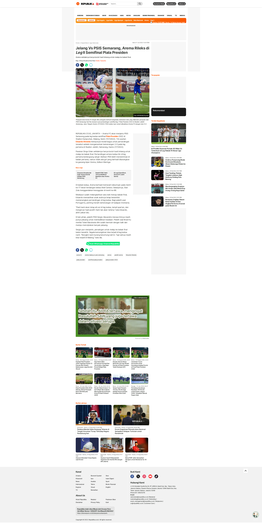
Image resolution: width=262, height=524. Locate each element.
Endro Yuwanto (101, 61)
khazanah (113, 15)
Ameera (78, 476)
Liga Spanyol (118, 20)
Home (77, 43)
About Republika (81, 499)
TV (176, 15)
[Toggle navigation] (78, 3)
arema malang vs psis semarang (94, 255)
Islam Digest (110, 478)
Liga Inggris (101, 20)
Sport (107, 481)
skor (104, 15)
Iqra (92, 478)
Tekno (93, 484)
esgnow (161, 15)
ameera (80, 15)
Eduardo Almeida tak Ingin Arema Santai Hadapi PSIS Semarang (84, 175)
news (128, 15)
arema (109, 255)
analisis (136, 15)
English (108, 487)
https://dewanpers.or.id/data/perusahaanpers (92, 513)
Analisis (93, 481)
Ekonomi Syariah (93, 15)
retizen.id (182, 4)
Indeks (182, 15)
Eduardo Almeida (83, 142)
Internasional (80, 484)
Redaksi (93, 499)
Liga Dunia (128, 20)
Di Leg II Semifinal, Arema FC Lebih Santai (120, 174)
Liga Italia (109, 20)
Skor (107, 476)
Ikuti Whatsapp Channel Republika (104, 244)
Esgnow (78, 487)
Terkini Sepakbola (158, 121)
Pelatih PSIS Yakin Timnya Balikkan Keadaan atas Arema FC (102, 175)
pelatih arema (119, 255)
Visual (93, 487)
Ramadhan (94, 490)
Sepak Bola (84, 43)
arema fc (79, 255)
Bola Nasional (138, 20)
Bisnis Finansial (149, 15)
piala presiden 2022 (112, 260)
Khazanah (79, 478)
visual (169, 15)
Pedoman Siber (111, 499)
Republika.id (171, 4)
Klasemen (81, 20)
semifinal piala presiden (95, 260)
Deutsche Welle (159, 4)
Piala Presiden (112, 136)
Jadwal (91, 20)
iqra (122, 15)
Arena (147, 20)
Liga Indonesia (94, 43)
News (78, 481)
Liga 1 (152, 20)
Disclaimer (79, 502)
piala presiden (80, 260)
